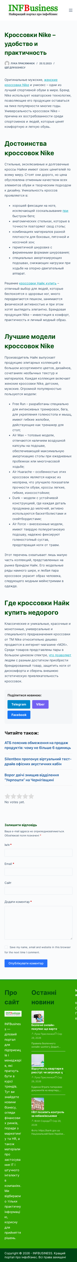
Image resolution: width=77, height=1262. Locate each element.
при (65, 211)
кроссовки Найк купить (37, 283)
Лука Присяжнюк (44, 1033)
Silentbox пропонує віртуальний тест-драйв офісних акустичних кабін (38, 761)
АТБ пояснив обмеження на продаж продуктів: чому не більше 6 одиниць (38, 745)
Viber (40, 704)
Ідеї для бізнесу (15, 67)
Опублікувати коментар (25, 963)
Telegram (18, 704)
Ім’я (8, 845)
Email (9, 864)
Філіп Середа (42, 1120)
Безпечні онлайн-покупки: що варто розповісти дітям (44, 1028)
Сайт (8, 883)
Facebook (18, 715)
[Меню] (70, 10)
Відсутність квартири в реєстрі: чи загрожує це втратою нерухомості (47, 1072)
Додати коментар (18, 902)
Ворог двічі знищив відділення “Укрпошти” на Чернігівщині (32, 777)
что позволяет (60, 655)
